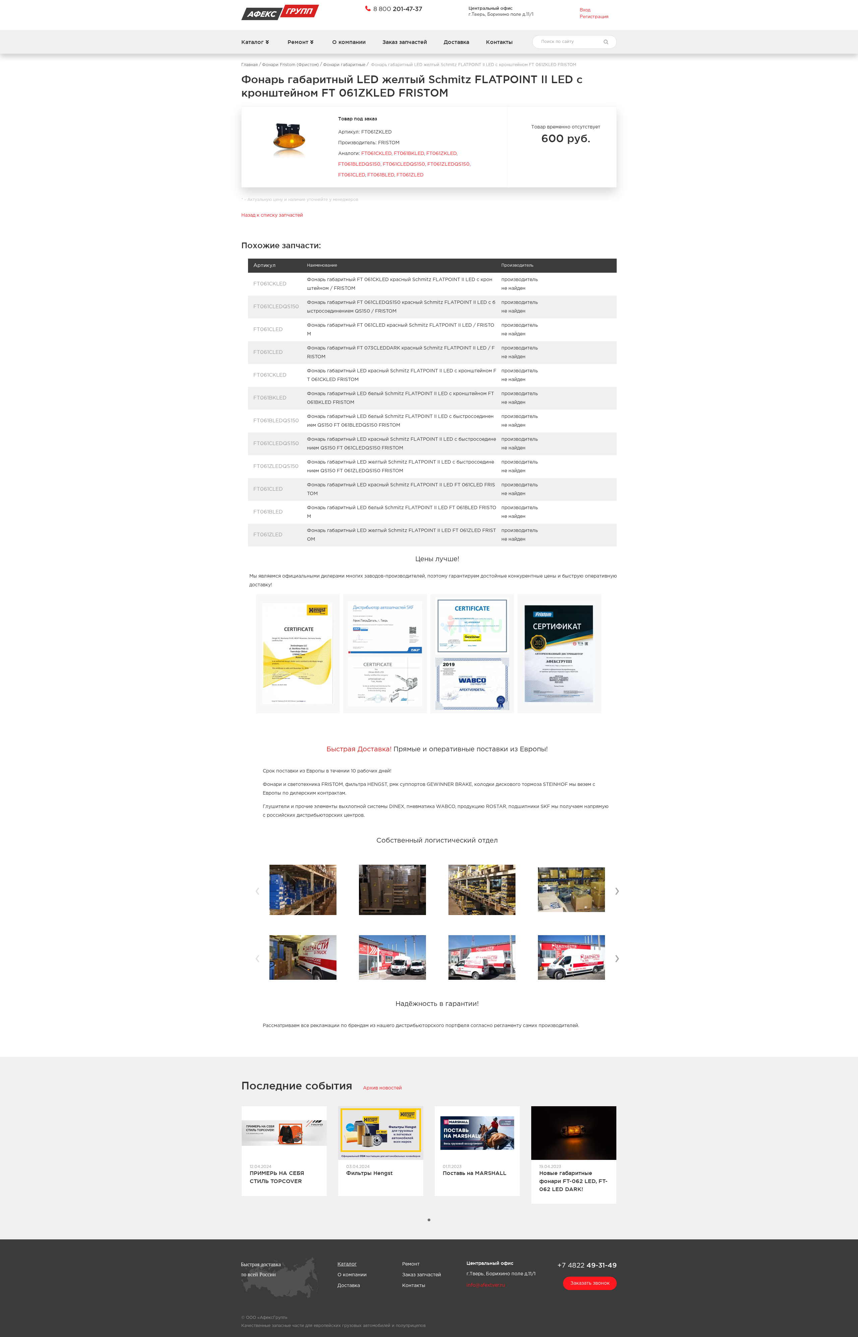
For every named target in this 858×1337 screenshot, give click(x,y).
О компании (349, 42)
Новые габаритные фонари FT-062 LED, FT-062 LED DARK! (573, 1181)
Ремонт (298, 42)
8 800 (397, 8)
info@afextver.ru (486, 1285)
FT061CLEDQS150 (404, 164)
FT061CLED (351, 175)
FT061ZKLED (441, 154)
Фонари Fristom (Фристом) (290, 65)
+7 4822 (587, 1265)
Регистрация (594, 17)
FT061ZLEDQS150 (448, 164)
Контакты (499, 42)
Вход (585, 10)
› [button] (617, 890)
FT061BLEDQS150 (359, 164)
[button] (429, 1220)
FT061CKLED (376, 154)
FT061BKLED (409, 154)
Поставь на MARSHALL (474, 1173)
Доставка (456, 42)
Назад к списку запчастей (272, 215)
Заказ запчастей (404, 42)
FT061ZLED (410, 175)
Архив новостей (382, 1088)
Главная (249, 65)
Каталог (252, 42)
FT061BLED (380, 175)
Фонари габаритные (344, 65)
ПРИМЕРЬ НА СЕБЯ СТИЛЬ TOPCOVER (277, 1177)
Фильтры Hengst (369, 1173)
